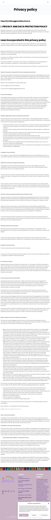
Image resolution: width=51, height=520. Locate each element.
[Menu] (47, 2)
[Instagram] (8, 491)
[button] (48, 503)
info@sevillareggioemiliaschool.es (12, 409)
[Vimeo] (6, 491)
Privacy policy (34, 517)
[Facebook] (14, 491)
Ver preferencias (44, 515)
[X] (11, 491)
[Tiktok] (3, 493)
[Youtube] (3, 491)
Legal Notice (40, 517)
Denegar (34, 515)
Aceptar (23, 515)
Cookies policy (28, 517)
